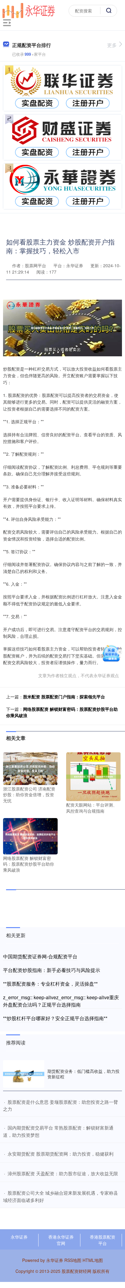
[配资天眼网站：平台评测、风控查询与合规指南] (93, 776)
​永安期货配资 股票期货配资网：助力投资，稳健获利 (60, 1153)
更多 (112, 45)
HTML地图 (93, 1260)
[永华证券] (28, 10)
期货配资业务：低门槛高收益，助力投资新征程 (83, 1074)
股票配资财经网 (76, 1271)
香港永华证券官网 (61, 1240)
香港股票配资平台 (102, 1240)
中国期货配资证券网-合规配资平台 (40, 956)
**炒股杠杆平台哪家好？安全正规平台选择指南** (55, 1018)
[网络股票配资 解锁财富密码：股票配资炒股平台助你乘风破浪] (30, 835)
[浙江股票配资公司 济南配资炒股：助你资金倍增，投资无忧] (30, 768)
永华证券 (19, 1237)
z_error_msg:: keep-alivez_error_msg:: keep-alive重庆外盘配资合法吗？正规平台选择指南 (61, 1001)
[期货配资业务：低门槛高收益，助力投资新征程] (23, 1074)
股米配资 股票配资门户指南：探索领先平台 (64, 697)
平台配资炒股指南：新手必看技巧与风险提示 (51, 970)
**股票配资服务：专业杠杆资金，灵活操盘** (50, 983)
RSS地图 (72, 1260)
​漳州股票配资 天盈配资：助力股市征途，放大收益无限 (63, 1173)
